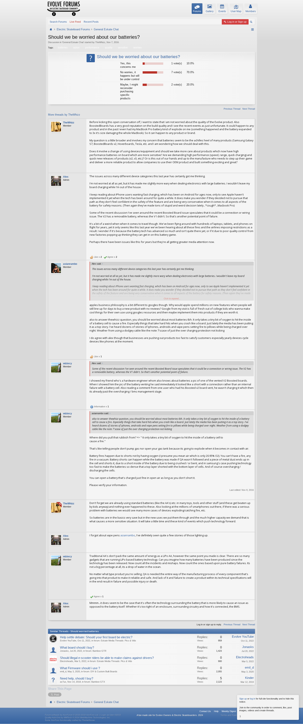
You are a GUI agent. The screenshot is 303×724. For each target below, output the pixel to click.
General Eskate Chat (72, 42)
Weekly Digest (229, 711)
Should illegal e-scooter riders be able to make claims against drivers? (107, 658)
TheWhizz (100, 42)
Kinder (249, 677)
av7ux (63, 682)
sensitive (123, 47)
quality (108, 47)
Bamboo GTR (99, 651)
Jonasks (64, 651)
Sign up (243, 698)
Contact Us (205, 711)
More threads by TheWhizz (64, 114)
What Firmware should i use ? (80, 668)
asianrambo (70, 263)
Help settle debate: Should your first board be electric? (96, 637)
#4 (250, 398)
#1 (250, 169)
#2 (250, 249)
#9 (250, 616)
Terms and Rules (229, 715)
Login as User (111, 715)
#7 (250, 549)
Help (216, 711)
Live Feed (75, 21)
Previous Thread (232, 109)
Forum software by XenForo (72, 715)
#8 (250, 588)
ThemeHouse (88, 720)
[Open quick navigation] (252, 29)
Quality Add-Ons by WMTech (77, 717)
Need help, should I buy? (76, 678)
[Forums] (51, 29)
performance (92, 47)
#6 (250, 528)
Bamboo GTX (98, 682)
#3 (250, 348)
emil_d (63, 671)
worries (137, 47)
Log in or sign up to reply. (209, 624)
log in (252, 698)
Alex (65, 176)
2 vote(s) (176, 84)
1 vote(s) (176, 63)
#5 (250, 496)
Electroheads (66, 661)
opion (76, 47)
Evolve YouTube (68, 640)
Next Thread (248, 109)
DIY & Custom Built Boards (103, 671)
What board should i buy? (77, 647)
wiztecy (67, 363)
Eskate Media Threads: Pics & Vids (118, 640)
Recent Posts (91, 21)
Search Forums (58, 21)
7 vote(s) (176, 72)
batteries (63, 47)
